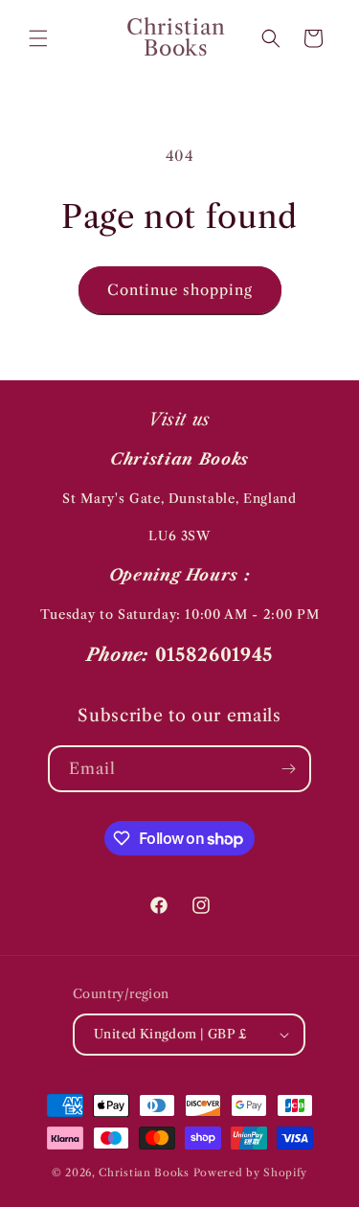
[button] (38, 38)
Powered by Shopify (250, 1172)
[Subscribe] (288, 768)
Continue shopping (180, 290)
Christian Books (145, 1172)
